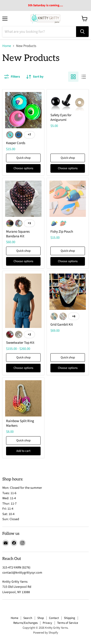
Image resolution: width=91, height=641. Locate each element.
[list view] (83, 77)
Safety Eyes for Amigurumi (60, 117)
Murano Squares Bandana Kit (18, 234)
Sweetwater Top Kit (20, 342)
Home (6, 46)
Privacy (47, 623)
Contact (54, 618)
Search (27, 618)
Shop (40, 618)
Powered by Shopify (45, 633)
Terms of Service (67, 623)
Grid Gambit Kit (61, 324)
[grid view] (73, 77)
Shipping (69, 618)
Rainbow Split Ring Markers (20, 423)
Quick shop (23, 158)
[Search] (82, 31)
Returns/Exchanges (25, 623)
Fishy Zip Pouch (61, 231)
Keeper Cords (15, 143)
